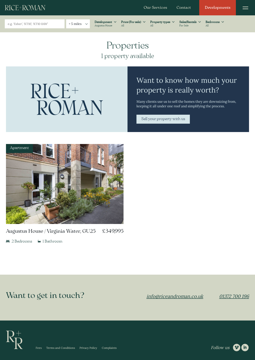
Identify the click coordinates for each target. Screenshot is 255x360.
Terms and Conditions (60, 348)
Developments (217, 8)
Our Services (155, 8)
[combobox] (35, 23)
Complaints (109, 348)
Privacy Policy (88, 348)
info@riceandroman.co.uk (174, 296)
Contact (184, 8)
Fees (39, 348)
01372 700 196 (234, 296)
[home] (25, 7)
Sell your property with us (163, 119)
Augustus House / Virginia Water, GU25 (51, 231)
